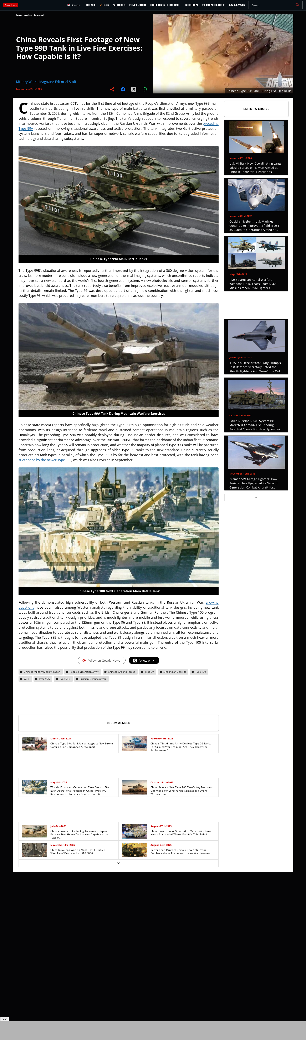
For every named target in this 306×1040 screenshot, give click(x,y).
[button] (297, 5)
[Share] (112, 89)
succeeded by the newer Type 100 (45, 460)
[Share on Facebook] (123, 89)
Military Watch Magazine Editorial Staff (46, 81)
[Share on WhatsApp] (145, 89)
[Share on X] (134, 89)
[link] (68, 743)
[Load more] (119, 863)
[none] (119, 801)
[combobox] (276, 5)
